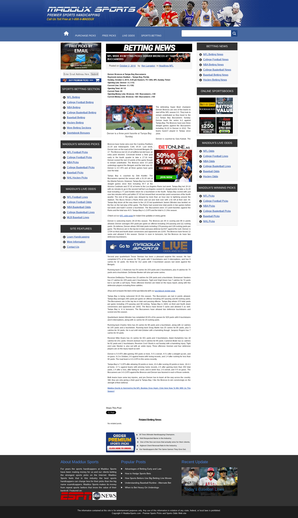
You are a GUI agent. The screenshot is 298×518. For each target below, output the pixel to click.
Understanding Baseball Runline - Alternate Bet (148, 483)
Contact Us (73, 247)
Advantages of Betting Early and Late (143, 469)
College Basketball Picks (81, 167)
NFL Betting (73, 97)
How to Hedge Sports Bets (138, 473)
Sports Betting (151, 35)
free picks (109, 35)
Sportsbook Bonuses (78, 133)
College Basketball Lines (81, 212)
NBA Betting (73, 107)
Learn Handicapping (78, 236)
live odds (128, 35)
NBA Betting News (213, 64)
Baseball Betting (76, 117)
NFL (171, 65)
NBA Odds (209, 161)
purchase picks (85, 35)
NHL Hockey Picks (77, 177)
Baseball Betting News (215, 75)
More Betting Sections (79, 127)
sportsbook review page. (165, 290)
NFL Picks (208, 196)
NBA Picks (73, 162)
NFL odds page (126, 215)
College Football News (215, 59)
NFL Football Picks (77, 152)
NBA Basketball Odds (79, 207)
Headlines (164, 65)
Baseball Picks (75, 172)
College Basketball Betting (81, 112)
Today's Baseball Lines (204, 489)
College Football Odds (79, 202)
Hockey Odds (210, 176)
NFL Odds (208, 151)
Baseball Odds (211, 171)
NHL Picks (209, 221)
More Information (76, 241)
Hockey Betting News (215, 79)
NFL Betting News (213, 54)
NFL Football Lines (77, 197)
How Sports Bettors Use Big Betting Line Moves (148, 478)
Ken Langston (148, 65)
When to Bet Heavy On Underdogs (142, 487)
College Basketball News (217, 69)
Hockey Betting (75, 122)
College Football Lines (215, 156)
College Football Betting (80, 102)
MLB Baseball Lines (78, 217)
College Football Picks (79, 157)
